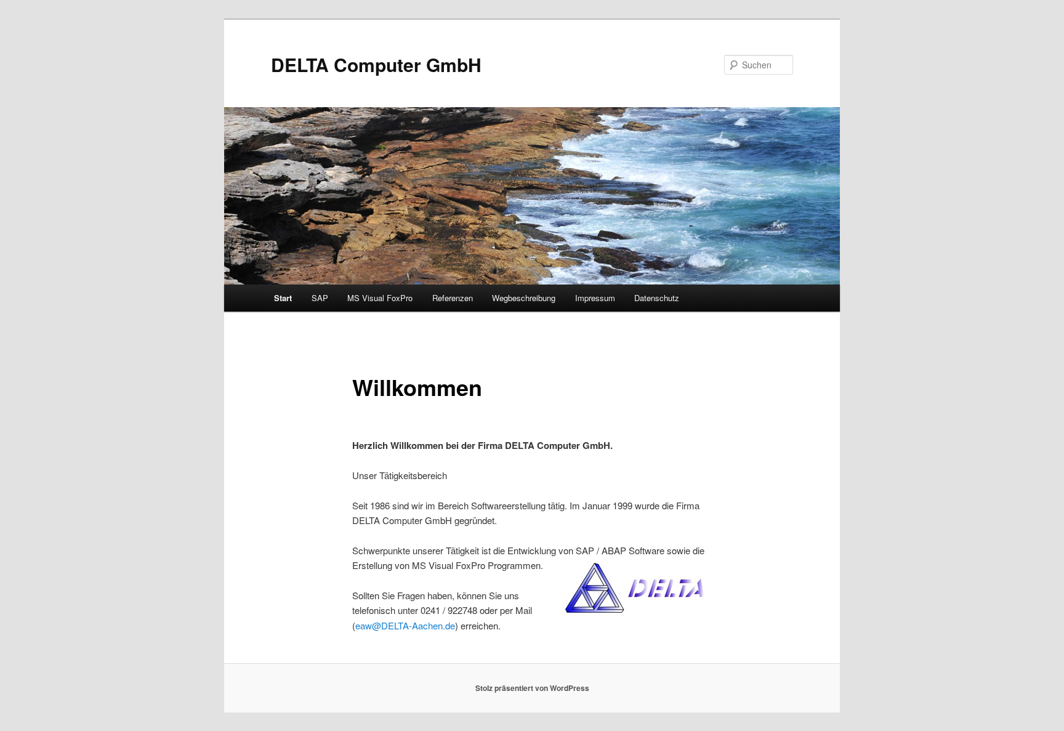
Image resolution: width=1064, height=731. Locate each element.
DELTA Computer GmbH (376, 64)
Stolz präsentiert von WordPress (532, 687)
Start (283, 298)
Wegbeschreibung (523, 298)
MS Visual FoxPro (380, 298)
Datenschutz (656, 298)
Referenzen (452, 298)
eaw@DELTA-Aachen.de (405, 625)
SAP (320, 298)
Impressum (595, 298)
